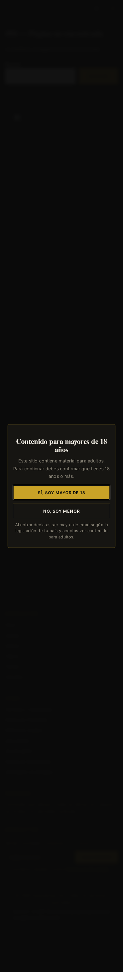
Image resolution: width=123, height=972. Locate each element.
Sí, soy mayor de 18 (61, 492)
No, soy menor (61, 511)
